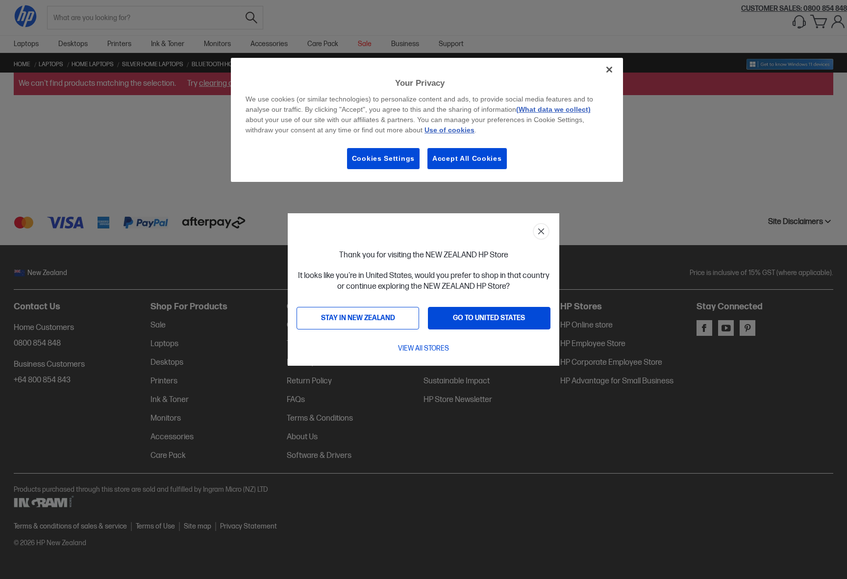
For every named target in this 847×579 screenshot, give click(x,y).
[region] (427, 120)
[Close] (609, 69)
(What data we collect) (553, 109)
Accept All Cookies (467, 158)
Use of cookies (449, 130)
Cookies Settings (383, 158)
